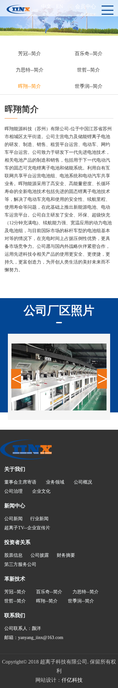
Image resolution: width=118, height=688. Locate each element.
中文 (46, 6)
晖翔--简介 (29, 86)
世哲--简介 (88, 69)
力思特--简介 (30, 69)
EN (59, 6)
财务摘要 (66, 555)
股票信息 (13, 555)
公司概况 (83, 482)
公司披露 (39, 555)
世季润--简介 (89, 86)
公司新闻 (13, 518)
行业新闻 (39, 518)
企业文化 (41, 491)
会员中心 (85, 6)
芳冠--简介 (29, 53)
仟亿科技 (72, 680)
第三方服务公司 (20, 564)
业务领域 (55, 482)
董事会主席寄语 (20, 482)
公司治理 (13, 491)
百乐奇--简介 (89, 53)
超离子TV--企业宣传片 (27, 527)
